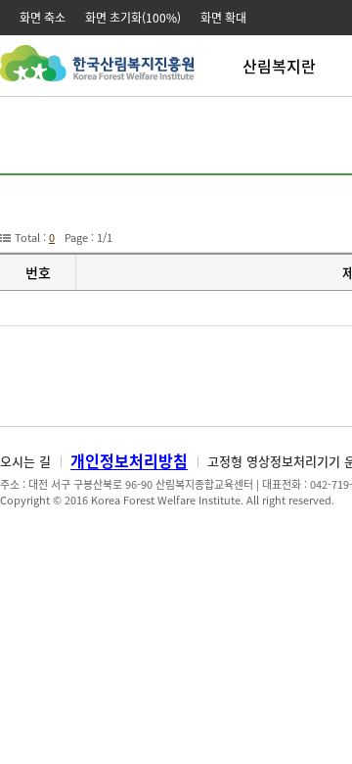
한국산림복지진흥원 (97, 73)
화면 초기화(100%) (133, 17)
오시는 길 (25, 461)
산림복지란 (279, 65)
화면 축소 (43, 17)
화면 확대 (223, 17)
